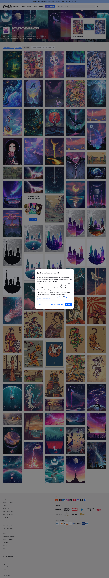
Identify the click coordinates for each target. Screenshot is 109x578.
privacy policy (57, 297)
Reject (41, 304)
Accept (68, 304)
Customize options (57, 304)
